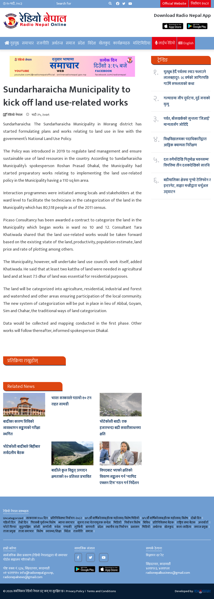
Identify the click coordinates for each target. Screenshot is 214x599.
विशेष (40, 531)
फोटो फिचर (9, 527)
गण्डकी (67, 527)
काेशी (37, 527)
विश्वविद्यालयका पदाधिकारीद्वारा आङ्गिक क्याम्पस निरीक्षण (185, 142)
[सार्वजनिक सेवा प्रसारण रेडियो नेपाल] (35, 20)
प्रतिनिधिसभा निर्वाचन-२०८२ (66, 518)
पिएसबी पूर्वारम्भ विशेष (43, 522)
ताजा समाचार (26, 531)
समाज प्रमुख (201, 527)
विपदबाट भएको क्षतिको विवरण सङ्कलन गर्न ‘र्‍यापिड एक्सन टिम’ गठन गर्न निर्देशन (119, 476)
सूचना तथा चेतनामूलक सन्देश (94, 522)
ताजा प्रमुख (9, 531)
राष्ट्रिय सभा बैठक (186, 522)
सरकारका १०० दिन (37, 518)
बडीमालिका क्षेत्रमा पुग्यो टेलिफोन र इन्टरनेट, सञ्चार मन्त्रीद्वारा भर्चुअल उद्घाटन (187, 186)
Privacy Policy (75, 591)
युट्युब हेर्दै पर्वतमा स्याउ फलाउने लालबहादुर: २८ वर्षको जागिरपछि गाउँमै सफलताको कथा (186, 78)
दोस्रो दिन (196, 518)
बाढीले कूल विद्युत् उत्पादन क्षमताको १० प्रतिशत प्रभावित (71, 473)
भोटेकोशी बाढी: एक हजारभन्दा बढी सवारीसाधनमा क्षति (120, 428)
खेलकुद (104, 43)
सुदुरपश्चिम (25, 527)
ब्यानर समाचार (66, 522)
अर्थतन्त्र (57, 43)
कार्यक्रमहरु (121, 43)
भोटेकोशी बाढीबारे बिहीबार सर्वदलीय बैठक (21, 450)
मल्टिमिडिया (141, 43)
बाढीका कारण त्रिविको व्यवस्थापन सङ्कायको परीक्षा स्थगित (21, 428)
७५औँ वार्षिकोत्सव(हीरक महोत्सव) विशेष (165, 518)
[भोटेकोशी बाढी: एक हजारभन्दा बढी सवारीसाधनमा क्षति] (121, 404)
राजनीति (43, 43)
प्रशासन (135, 527)
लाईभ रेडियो (166, 43)
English (188, 43)
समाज (70, 43)
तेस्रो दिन (23, 522)
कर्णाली (47, 527)
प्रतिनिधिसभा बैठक (163, 522)
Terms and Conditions (101, 591)
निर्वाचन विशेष (132, 522)
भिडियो (146, 527)
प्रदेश (81, 43)
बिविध (146, 522)
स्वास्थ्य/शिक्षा (53, 531)
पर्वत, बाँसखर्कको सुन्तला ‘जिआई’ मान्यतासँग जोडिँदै (186, 122)
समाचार (28, 43)
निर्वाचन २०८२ (200, 3)
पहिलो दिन (9, 522)
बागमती (90, 527)
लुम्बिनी (78, 527)
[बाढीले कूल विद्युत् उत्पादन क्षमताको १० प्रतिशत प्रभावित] (72, 453)
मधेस (57, 527)
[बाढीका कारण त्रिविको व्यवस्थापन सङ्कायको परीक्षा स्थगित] (24, 404)
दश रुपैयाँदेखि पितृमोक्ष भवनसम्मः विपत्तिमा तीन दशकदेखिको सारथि (187, 162)
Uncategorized (13, 518)
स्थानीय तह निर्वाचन (117, 527)
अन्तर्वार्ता (203, 522)
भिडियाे (117, 522)
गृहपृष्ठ (14, 43)
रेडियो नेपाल (15, 115)
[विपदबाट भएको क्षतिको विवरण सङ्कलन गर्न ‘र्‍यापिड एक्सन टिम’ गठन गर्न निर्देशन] (121, 453)
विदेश (92, 43)
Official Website (174, 3)
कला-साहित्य (183, 527)
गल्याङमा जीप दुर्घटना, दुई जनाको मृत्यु (187, 101)
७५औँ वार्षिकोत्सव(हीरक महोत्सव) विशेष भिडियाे (112, 518)
